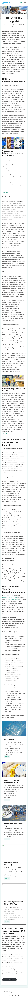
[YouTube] (18, 995)
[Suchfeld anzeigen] (21, 3)
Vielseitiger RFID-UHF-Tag (13, 824)
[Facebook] (15, 995)
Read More (6, 193)
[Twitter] (12, 995)
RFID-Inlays (9, 739)
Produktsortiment (14, 599)
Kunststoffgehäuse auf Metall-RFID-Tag (13, 903)
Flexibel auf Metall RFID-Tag (11, 864)
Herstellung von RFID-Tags (9, 597)
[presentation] (13, 143)
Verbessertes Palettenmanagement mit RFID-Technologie (12, 153)
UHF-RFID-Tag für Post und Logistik (13, 390)
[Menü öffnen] (25, 3)
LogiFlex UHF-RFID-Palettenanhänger (12, 781)
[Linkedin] (10, 995)
